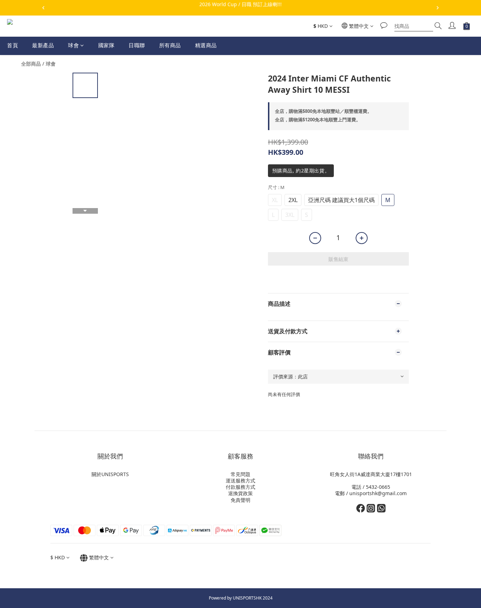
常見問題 (240, 474)
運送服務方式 (240, 480)
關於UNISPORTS (110, 474)
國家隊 (106, 45)
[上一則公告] (43, 8)
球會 (73, 45)
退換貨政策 (240, 493)
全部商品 (31, 63)
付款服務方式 (240, 487)
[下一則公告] (438, 8)
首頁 (12, 45)
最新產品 (43, 45)
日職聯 (137, 45)
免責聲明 (240, 500)
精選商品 (206, 45)
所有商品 (170, 45)
